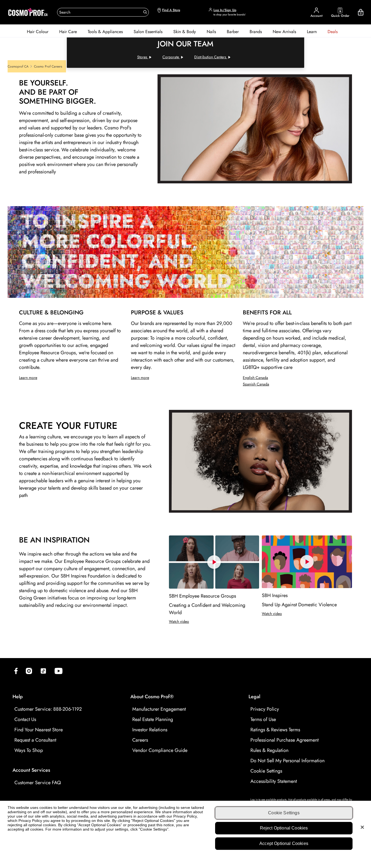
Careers (140, 740)
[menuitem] (38, 31)
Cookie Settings (266, 770)
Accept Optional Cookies (283, 843)
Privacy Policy (264, 709)
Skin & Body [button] (184, 31)
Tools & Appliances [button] (105, 31)
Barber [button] (233, 31)
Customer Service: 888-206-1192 (48, 709)
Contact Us (25, 719)
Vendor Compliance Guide (159, 750)
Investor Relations (149, 729)
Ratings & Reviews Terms (275, 729)
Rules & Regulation (269, 750)
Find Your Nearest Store (38, 729)
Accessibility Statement (273, 781)
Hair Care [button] (68, 31)
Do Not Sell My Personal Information (287, 760)
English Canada (255, 377)
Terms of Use (263, 719)
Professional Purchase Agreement (284, 740)
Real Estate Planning (152, 719)
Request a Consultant (35, 740)
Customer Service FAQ (37, 782)
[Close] (362, 827)
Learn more (28, 377)
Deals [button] (333, 31)
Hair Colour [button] (37, 31)
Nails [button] (211, 31)
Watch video (179, 621)
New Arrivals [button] (284, 31)
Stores (146, 57)
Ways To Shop (28, 750)
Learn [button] (312, 31)
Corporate (174, 57)
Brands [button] (256, 31)
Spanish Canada (256, 384)
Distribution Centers (210, 57)
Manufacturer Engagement (159, 709)
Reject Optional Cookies (284, 828)
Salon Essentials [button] (148, 31)
